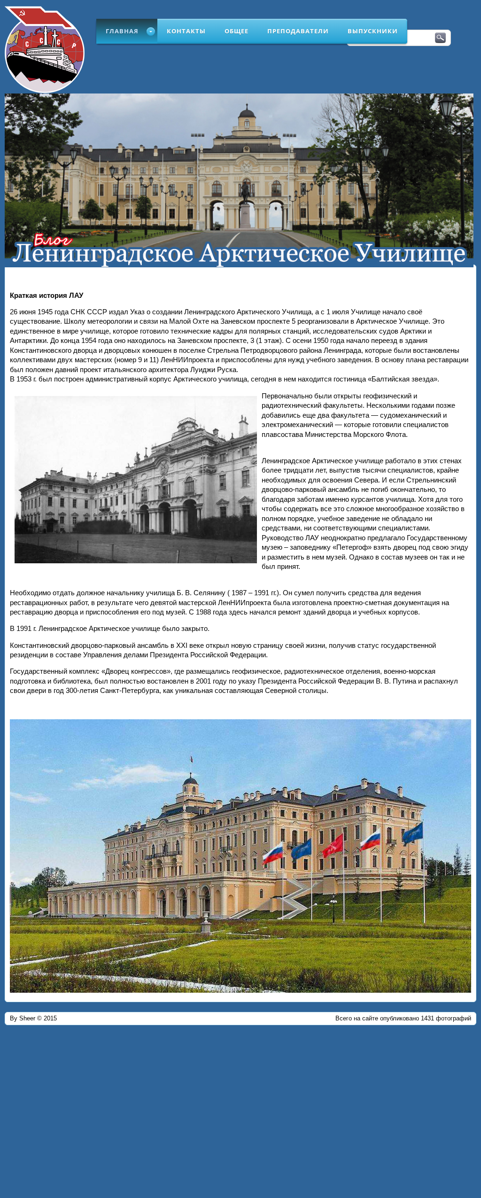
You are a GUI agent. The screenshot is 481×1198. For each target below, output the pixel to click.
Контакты (186, 31)
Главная (122, 31)
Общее (236, 31)
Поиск (440, 38)
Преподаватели (298, 31)
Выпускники (373, 31)
